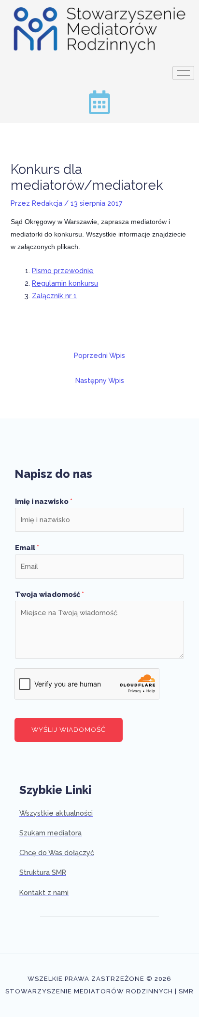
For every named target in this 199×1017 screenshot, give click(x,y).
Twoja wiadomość (49, 594)
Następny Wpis (99, 380)
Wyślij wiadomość (68, 729)
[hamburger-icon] (183, 73)
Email (27, 547)
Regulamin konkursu (65, 283)
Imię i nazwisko (43, 501)
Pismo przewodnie (63, 270)
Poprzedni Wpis (99, 355)
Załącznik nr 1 (54, 295)
